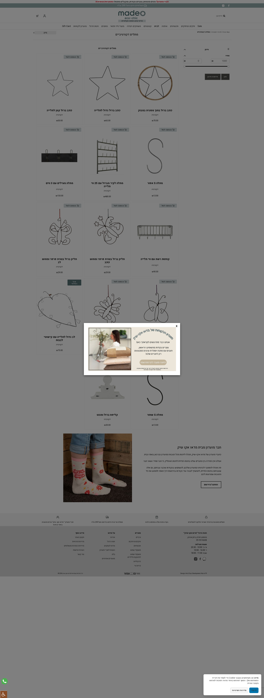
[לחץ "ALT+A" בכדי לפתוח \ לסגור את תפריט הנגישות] (3, 694)
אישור (254, 690)
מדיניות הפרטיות (239, 690)
